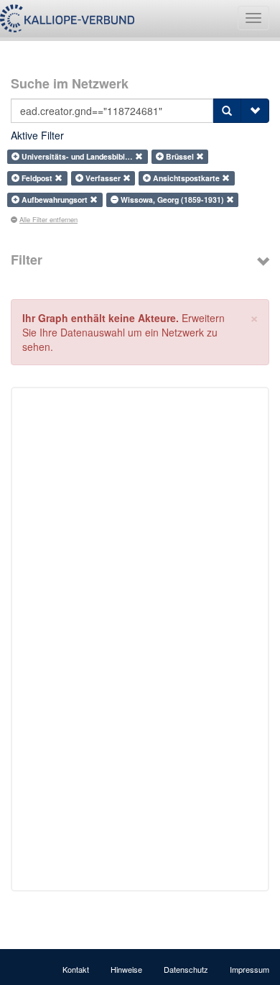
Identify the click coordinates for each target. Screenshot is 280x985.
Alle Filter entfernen (48, 219)
